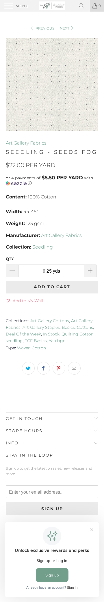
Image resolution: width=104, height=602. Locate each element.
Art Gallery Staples (41, 327)
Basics (68, 327)
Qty (10, 258)
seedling (14, 340)
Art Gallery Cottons (49, 320)
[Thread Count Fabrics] (52, 6)
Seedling (42, 247)
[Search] (83, 5)
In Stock (51, 334)
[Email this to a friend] (74, 368)
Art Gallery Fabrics (26, 143)
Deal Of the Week (23, 334)
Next (65, 28)
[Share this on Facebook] (43, 368)
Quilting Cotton (78, 334)
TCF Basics (36, 340)
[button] (52, 180)
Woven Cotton (31, 348)
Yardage (57, 340)
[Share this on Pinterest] (59, 368)
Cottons (85, 327)
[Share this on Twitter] (28, 368)
